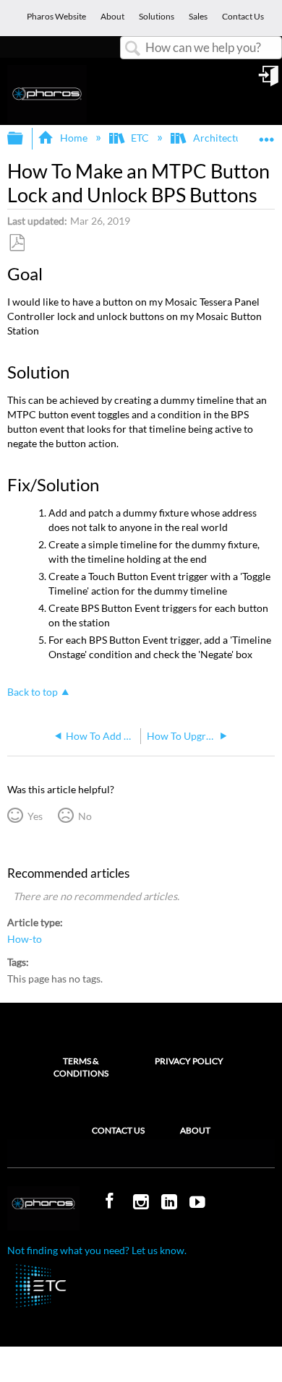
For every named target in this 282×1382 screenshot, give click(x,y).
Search (133, 49)
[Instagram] (142, 1202)
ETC (140, 137)
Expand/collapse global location (267, 134)
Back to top (32, 692)
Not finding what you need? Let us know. (97, 1250)
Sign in (269, 81)
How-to (24, 939)
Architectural (223, 137)
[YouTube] (198, 1202)
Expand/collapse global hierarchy (24, 138)
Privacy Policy (189, 1060)
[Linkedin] (170, 1202)
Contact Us (118, 1130)
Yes (34, 816)
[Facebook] (111, 1201)
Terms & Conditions (81, 1067)
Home (73, 137)
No (84, 816)
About (195, 1130)
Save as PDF (17, 243)
